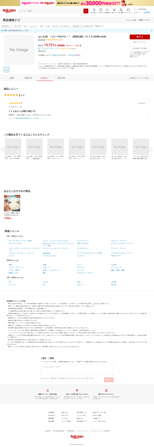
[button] (101, 10)
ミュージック (33, 26)
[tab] (12, 78)
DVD (25, 26)
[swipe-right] (150, 149)
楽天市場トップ (7, 26)
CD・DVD (17, 26)
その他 (47, 26)
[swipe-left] (4, 149)
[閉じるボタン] (151, 31)
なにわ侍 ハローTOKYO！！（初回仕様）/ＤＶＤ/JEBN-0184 (72, 26)
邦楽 (41, 26)
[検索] (85, 11)
